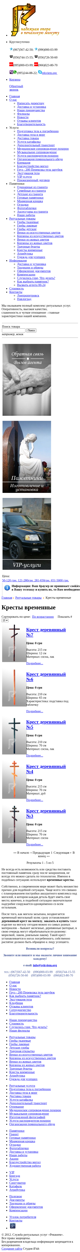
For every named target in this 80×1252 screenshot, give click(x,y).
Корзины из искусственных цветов (32, 1058)
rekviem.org (49, 73)
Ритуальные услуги (22, 1085)
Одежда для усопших (23, 1079)
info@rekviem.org (45, 965)
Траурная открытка (22, 1051)
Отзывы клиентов (21, 1006)
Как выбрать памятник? (25, 996)
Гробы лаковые (19, 1044)
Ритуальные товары (28, 597)
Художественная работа (25, 1165)
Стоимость (16, 1023)
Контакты (15, 1220)
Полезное (15, 1196)
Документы (17, 1200)
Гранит (14, 1134)
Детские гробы (19, 1047)
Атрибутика (17, 1075)
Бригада (14, 1175)
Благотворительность (23, 1013)
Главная (7, 597)
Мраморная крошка (22, 1141)
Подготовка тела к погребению (30, 1089)
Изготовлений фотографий (27, 1117)
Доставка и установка (23, 1151)
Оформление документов (26, 1206)
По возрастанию (43, 616)
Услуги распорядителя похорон (30, 1120)
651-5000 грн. (60, 580)
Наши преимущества (23, 1020)
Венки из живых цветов (25, 1061)
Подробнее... (34, 663)
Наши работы (18, 1155)
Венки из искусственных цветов (31, 1054)
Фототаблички (19, 1148)
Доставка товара (20, 1096)
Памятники (16, 1130)
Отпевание (16, 1106)
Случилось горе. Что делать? (28, 1027)
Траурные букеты (20, 1068)
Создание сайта (12, 1248)
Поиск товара (11, 326)
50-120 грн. (9, 580)
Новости (15, 989)
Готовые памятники (22, 1137)
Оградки (15, 1144)
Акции (13, 1158)
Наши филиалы (19, 1030)
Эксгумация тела (20, 999)
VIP (11, 1172)
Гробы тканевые (20, 1040)
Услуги (14, 1179)
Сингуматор (17, 1182)
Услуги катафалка (21, 1099)
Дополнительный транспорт (28, 1103)
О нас (13, 985)
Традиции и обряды (22, 1203)
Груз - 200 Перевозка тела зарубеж (32, 992)
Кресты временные (22, 1072)
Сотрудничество (20, 1010)
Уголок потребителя (22, 1217)
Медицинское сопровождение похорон (35, 1110)
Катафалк (15, 1186)
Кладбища (16, 1003)
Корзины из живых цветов (27, 1065)
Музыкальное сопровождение (29, 1113)
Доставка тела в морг (23, 1092)
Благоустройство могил (25, 1162)
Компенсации (18, 1210)
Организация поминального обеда (32, 1124)
